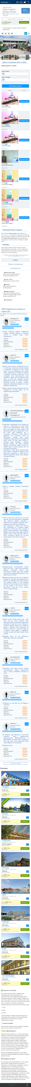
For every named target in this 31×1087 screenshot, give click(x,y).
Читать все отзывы (15, 763)
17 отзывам (7, 818)
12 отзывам (7, 899)
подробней (4, 109)
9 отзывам (6, 953)
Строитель (6, 841)
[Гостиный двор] (15, 967)
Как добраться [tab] (15, 268)
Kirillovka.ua (15, 1085)
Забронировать (24, 22)
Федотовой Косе (5, 235)
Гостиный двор (8, 976)
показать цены (16, 86)
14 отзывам (7, 845)
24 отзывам (7, 791)
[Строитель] (15, 832)
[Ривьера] (15, 913)
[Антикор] (15, 859)
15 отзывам (7, 872)
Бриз (4, 895)
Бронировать (24, 794)
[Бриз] (15, 886)
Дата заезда (5, 71)
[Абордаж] (15, 778)
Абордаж (5, 787)
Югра (4, 949)
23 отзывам (7, 980)
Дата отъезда (6, 77)
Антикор (5, 868)
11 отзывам (7, 926)
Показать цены (24, 101)
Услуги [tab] (15, 260)
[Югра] (15, 940)
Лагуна (5, 814)
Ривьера (5, 922)
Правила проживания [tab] (15, 264)
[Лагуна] (15, 805)
